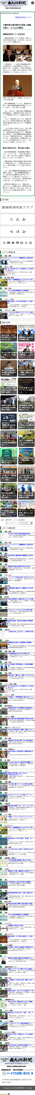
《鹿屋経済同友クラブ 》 (23, 17)
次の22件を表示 (24, 522)
